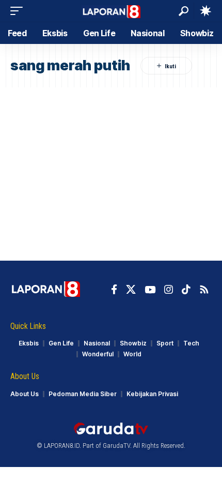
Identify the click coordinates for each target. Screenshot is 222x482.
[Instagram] (169, 289)
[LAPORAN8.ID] (111, 11)
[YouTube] (150, 289)
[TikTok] (186, 289)
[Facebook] (114, 289)
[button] (19, 11)
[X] (130, 289)
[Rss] (204, 289)
